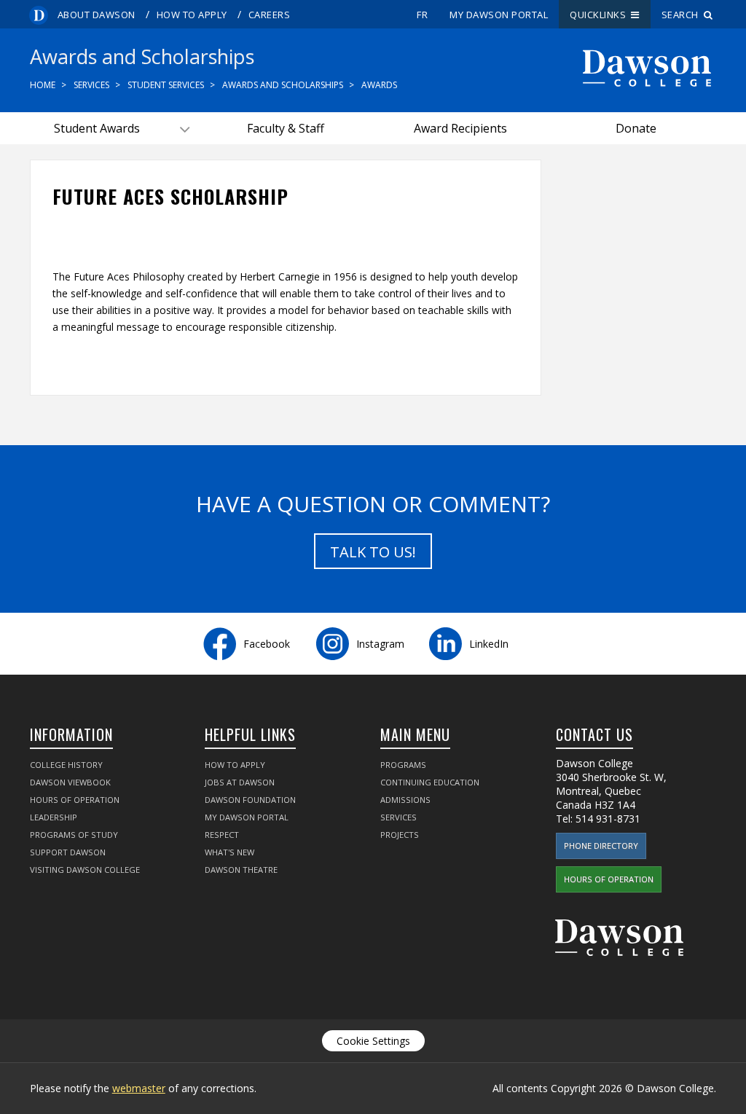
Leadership (53, 817)
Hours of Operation (74, 799)
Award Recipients (460, 128)
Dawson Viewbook (70, 782)
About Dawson (97, 14)
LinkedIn (489, 644)
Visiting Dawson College (85, 869)
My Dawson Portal (498, 14)
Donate (636, 128)
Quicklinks (600, 14)
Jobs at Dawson (240, 782)
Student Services (165, 85)
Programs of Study (74, 834)
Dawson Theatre (241, 869)
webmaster (138, 1088)
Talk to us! (373, 552)
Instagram (380, 644)
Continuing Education (429, 782)
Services (91, 85)
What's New (229, 852)
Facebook (266, 644)
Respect (222, 834)
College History (66, 764)
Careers (269, 14)
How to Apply (192, 14)
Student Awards (97, 128)
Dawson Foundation (250, 799)
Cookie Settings (373, 1041)
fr (422, 14)
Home (42, 85)
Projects (399, 834)
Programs (403, 764)
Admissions (405, 799)
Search (682, 14)
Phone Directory (601, 845)
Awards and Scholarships (282, 85)
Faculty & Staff (285, 128)
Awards (379, 85)
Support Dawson (68, 852)
